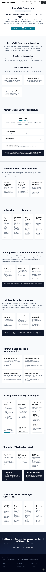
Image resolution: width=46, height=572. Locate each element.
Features (23, 1)
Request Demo (34, 564)
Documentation (37, 1)
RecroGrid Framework (8, 2)
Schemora (8, 494)
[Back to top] (43, 569)
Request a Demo (16, 547)
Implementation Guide (21, 566)
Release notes (31, 2)
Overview (18, 1)
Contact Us (33, 566)
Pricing (27, 1)
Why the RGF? (34, 563)
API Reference (19, 564)
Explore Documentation (28, 547)
